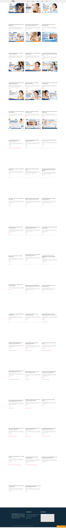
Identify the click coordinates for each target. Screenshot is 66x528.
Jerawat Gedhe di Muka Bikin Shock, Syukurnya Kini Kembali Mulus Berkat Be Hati (33, 486)
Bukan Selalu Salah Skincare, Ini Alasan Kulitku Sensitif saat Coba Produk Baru (32, 255)
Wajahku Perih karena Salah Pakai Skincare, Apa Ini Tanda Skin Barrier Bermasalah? (49, 457)
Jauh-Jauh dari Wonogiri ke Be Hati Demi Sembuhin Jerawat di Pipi (31, 314)
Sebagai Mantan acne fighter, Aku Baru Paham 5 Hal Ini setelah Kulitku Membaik (32, 400)
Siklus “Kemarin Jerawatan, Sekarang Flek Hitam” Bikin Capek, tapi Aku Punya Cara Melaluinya (48, 169)
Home (28, 1)
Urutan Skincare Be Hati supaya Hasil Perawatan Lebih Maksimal (15, 140)
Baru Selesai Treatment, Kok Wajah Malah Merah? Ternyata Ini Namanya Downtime (32, 199)
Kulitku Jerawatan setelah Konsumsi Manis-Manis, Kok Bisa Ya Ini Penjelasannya (32, 25)
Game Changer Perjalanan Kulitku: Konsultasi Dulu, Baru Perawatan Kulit (16, 53)
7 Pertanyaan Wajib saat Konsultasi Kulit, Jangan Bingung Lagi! (31, 457)
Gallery (38, 1)
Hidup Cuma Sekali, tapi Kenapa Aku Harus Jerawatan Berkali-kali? (49, 286)
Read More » (43, 59)
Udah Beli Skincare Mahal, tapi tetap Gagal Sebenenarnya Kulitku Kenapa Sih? (49, 429)
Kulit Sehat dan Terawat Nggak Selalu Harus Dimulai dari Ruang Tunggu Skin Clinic (49, 372)
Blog (42, 1)
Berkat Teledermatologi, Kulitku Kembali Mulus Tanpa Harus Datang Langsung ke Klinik (16, 400)
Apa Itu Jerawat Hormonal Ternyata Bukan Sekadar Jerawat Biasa (32, 83)
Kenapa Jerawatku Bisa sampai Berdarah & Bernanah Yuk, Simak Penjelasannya (15, 343)
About (47, 1)
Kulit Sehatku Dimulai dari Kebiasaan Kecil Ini (49, 140)
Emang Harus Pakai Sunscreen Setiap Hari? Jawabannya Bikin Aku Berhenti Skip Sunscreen (33, 286)
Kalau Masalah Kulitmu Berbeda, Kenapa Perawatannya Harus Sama (31, 343)
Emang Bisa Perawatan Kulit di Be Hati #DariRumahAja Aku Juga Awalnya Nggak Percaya (48, 256)
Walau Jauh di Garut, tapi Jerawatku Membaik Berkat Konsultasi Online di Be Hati (16, 371)
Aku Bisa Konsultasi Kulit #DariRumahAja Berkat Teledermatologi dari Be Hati (16, 83)
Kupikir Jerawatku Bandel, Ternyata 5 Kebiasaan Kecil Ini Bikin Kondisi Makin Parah (49, 314)
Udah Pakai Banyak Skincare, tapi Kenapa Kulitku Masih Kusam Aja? (48, 199)
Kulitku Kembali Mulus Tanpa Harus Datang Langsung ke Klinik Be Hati (32, 140)
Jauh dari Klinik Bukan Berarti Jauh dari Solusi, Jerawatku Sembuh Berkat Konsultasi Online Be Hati (49, 54)
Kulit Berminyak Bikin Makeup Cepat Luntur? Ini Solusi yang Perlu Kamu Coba (32, 429)
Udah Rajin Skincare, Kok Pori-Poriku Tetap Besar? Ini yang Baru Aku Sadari (32, 372)
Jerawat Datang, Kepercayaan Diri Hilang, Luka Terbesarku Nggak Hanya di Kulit (32, 227)
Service (33, 1)
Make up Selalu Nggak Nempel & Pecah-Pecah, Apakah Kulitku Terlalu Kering (16, 429)
